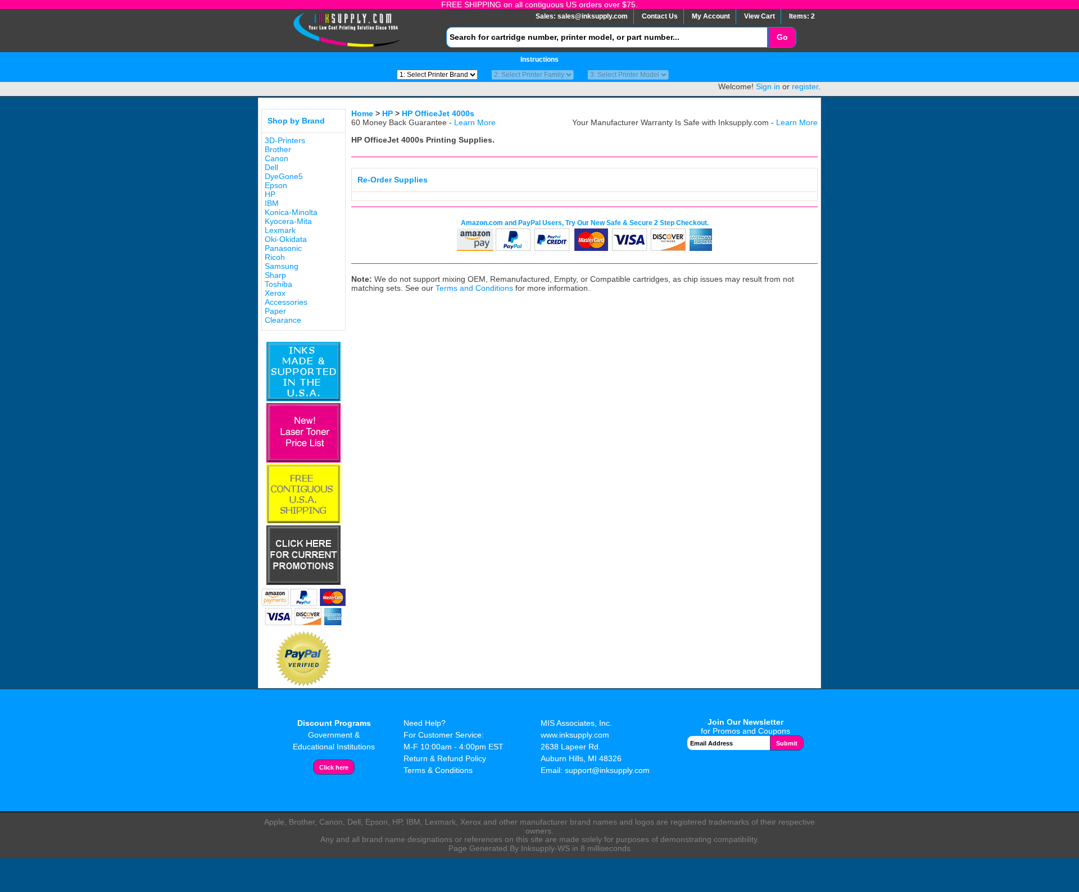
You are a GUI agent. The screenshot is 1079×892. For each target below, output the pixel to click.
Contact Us (660, 16)
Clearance (283, 319)
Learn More (475, 122)
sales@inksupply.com (592, 16)
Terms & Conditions (438, 770)
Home (362, 113)
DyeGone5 (284, 176)
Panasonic (283, 248)
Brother (278, 149)
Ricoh (275, 257)
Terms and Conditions (474, 287)
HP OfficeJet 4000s (438, 113)
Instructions (539, 59)
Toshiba (278, 284)
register (805, 86)
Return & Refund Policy (445, 758)
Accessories (286, 302)
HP (270, 194)
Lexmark (280, 230)
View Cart (759, 16)
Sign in (768, 86)
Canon (276, 158)
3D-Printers (285, 140)
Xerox (275, 293)
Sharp (275, 275)
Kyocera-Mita (288, 221)
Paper (275, 311)
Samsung (281, 266)
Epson (276, 185)
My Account (711, 16)
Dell (271, 167)
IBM (272, 203)
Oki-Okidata (286, 239)
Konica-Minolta (291, 212)
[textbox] (607, 37)
